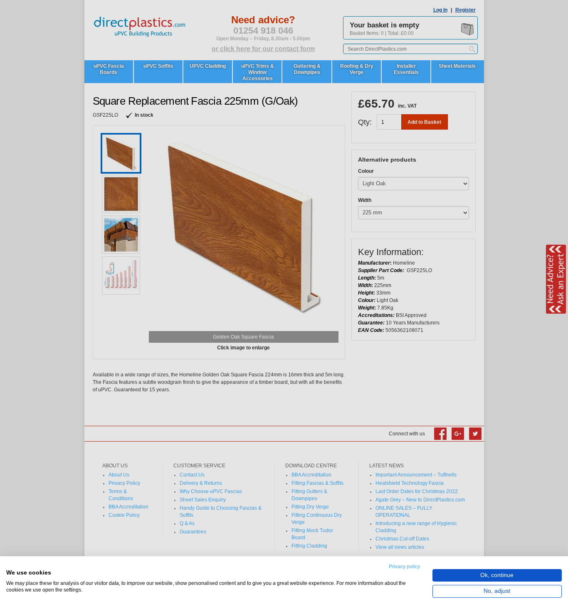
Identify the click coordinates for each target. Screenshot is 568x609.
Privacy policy (404, 567)
